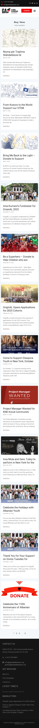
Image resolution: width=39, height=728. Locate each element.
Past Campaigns (8, 678)
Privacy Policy (19, 724)
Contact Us (6, 682)
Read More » (6, 75)
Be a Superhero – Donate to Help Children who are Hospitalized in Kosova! (18, 260)
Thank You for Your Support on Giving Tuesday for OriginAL (19, 559)
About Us (5, 674)
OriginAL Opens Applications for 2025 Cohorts (18, 701)
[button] (34, 10)
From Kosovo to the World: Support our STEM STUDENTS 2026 (18, 108)
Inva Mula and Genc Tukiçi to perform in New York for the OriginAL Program (19, 462)
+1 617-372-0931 (8, 2)
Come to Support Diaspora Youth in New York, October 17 (18, 361)
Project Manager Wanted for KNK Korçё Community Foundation (19, 412)
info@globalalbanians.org (11, 4)
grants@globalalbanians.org (15, 665)
